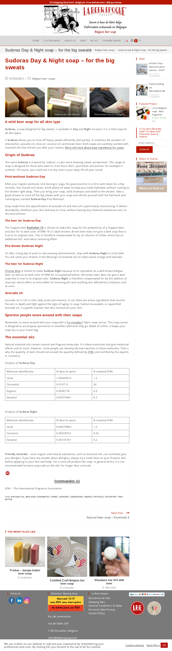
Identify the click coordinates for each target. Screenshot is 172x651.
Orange (88, 496)
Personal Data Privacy (102, 609)
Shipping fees (97, 602)
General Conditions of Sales (105, 605)
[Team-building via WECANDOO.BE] (142, 90)
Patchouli (98, 496)
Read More (153, 645)
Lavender (64, 496)
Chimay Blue (12, 271)
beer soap (31, 496)
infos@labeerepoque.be (62, 637)
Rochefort (111, 496)
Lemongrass (76, 496)
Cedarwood (43, 496)
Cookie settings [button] (135, 645)
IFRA (91, 352)
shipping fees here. (64, 2)
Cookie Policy (97, 613)
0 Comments (154, 76)
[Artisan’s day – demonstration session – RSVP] (142, 69)
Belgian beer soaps (43, 78)
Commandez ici (67, 481)
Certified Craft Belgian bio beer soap (67, 582)
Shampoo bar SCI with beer (109, 582)
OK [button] (164, 645)
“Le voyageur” (75, 322)
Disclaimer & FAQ (99, 598)
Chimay (53, 496)
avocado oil (17, 496)
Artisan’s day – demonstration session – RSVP (157, 67)
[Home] (91, 49)
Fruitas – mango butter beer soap (25, 572)
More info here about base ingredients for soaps (94, 147)
